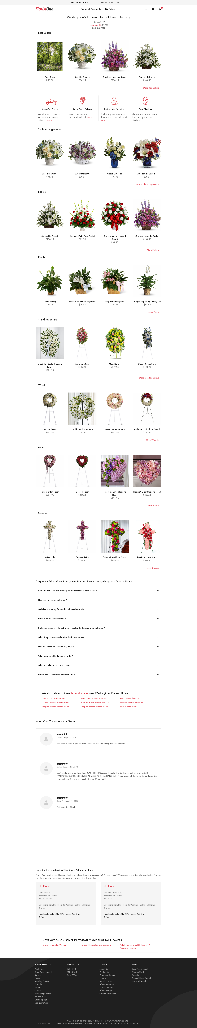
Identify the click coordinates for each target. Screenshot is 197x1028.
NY (82, 1023)
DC (86, 1021)
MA (112, 1021)
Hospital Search (139, 981)
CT (84, 1021)
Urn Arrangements (43, 993)
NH (71, 1023)
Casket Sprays (41, 999)
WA (119, 1023)
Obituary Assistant (108, 993)
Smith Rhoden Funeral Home (93, 698)
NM (76, 1023)
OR (94, 1023)
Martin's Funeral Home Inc (131, 702)
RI (98, 1023)
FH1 (134, 1023)
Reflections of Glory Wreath (147, 429)
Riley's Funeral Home (129, 698)
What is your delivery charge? (52, 618)
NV (79, 1023)
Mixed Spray (114, 363)
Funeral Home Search (141, 978)
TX (109, 1023)
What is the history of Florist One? (54, 665)
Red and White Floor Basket (82, 236)
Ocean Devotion (114, 173)
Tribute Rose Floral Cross (114, 557)
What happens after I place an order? (55, 656)
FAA (88, 1023)
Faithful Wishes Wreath (82, 429)
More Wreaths (152, 440)
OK (91, 1023)
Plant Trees (50, 77)
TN (106, 1023)
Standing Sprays (42, 981)
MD (115, 1021)
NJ (74, 1023)
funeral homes (79, 693)
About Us (104, 969)
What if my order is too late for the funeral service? (62, 637)
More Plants (153, 312)
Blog (131, 1023)
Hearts (38, 987)
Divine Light (49, 557)
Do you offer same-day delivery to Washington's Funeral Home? (67, 590)
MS (58, 1023)
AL (70, 1021)
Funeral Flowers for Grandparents (96, 944)
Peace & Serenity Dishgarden (82, 301)
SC (99, 25)
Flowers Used (138, 972)
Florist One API (106, 987)
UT (111, 1023)
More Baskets (153, 249)
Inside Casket (40, 996)
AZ (75, 1021)
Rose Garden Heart (50, 491)
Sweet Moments (82, 173)
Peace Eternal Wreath (115, 429)
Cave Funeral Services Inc (53, 698)
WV (124, 1023)
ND (66, 1023)
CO (81, 1021)
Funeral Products (91, 9)
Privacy (103, 978)
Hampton (93, 25)
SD (103, 1023)
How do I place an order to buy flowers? (56, 646)
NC (63, 1023)
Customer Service (107, 975)
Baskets (38, 975)
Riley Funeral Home (128, 706)
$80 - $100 (72, 972)
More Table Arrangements (147, 184)
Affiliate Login (106, 990)
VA (114, 1023)
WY (128, 1023)
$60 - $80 (71, 969)
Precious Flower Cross (147, 557)
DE (89, 1021)
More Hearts (153, 505)
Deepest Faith (82, 557)
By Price (110, 9)
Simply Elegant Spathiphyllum (147, 301)
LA (110, 1021)
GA (93, 1021)
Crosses (38, 990)
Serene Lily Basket (147, 77)
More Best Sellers (151, 87)
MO (126, 1021)
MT (60, 1023)
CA (78, 1021)
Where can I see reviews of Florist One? (56, 674)
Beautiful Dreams (82, 77)
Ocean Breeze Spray (147, 363)
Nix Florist (44, 886)
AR (73, 1021)
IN (103, 1021)
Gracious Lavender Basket (115, 77)
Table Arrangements (43, 972)
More (49, 120)
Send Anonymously (140, 969)
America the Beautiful (147, 173)
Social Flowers (106, 981)
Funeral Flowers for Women (54, 944)
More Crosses (153, 568)
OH (85, 1023)
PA (97, 1023)
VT (116, 1023)
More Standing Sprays (149, 377)
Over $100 (72, 975)
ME (118, 1021)
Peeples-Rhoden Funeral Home (55, 706)
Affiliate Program (107, 984)
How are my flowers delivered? (52, 600)
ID (100, 1021)
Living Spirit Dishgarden (115, 301)
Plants (37, 978)
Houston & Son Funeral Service (95, 702)
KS (105, 1021)
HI (96, 1021)
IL (101, 1021)
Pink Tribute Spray (82, 363)
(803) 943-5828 (98, 28)
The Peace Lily (49, 301)
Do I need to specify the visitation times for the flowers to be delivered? (71, 628)
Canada (135, 975)
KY (108, 1021)
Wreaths (38, 984)
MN (123, 1021)
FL (91, 1021)
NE (69, 1023)
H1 (138, 1023)
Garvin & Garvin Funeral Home (56, 702)
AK (68, 1021)
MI (121, 1021)
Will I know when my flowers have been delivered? (61, 609)
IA (98, 1021)
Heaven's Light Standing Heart (147, 491)
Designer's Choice (43, 1002)
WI (122, 1023)
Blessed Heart (82, 491)
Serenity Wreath (49, 429)
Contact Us (104, 972)
